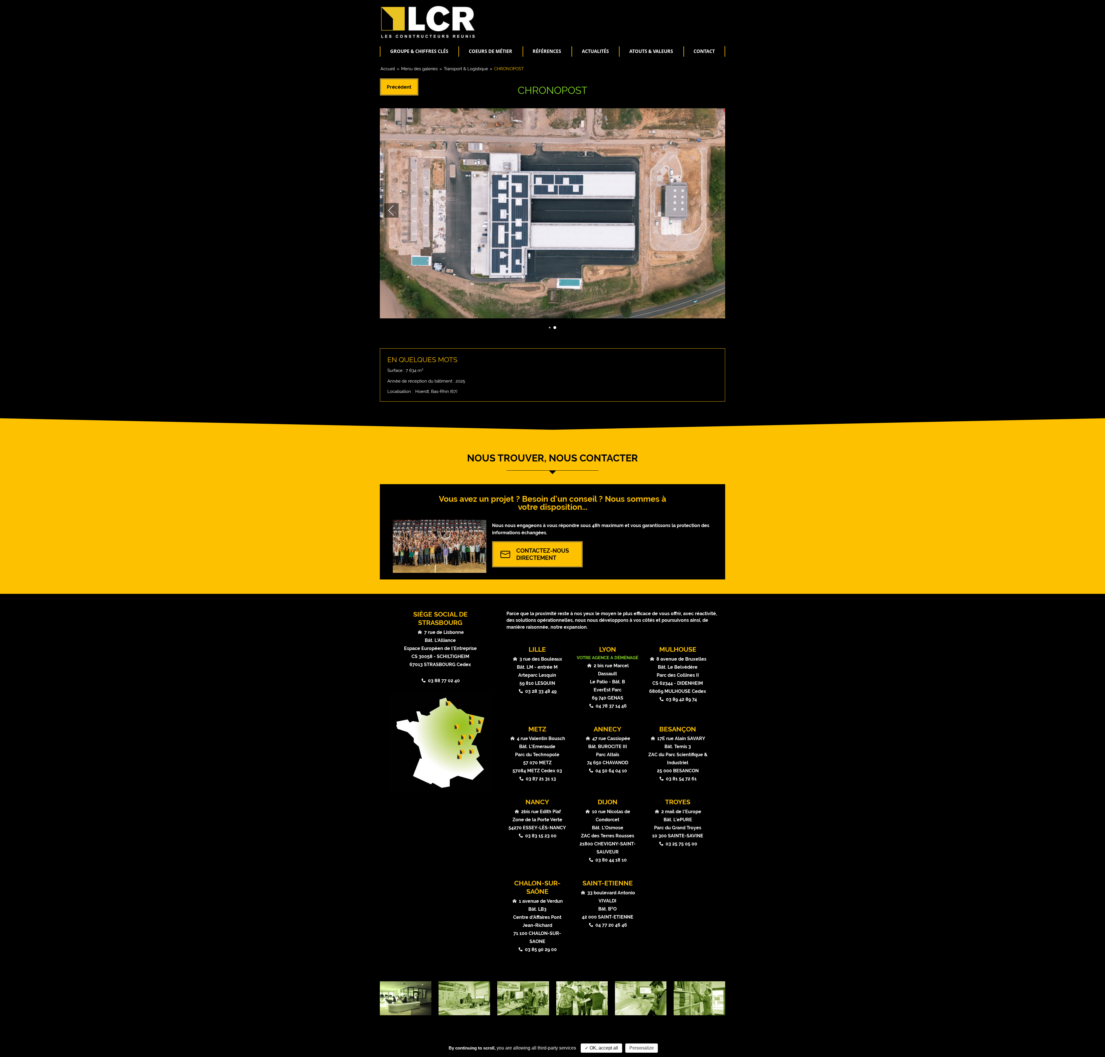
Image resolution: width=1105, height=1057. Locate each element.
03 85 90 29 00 (541, 949)
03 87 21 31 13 (541, 779)
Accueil (387, 68)
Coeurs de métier (490, 51)
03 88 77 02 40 (444, 680)
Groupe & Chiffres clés (419, 51)
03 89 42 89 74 (681, 699)
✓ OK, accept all (601, 1047)
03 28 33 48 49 (541, 691)
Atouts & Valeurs (651, 51)
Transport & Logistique (466, 68)
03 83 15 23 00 (541, 836)
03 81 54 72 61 (681, 779)
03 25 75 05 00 (681, 844)
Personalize (641, 1047)
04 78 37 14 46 (611, 706)
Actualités (595, 51)
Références (547, 51)
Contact (704, 51)
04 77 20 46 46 (611, 925)
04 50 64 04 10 (611, 770)
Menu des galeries (419, 68)
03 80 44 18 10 (611, 860)
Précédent (399, 87)
